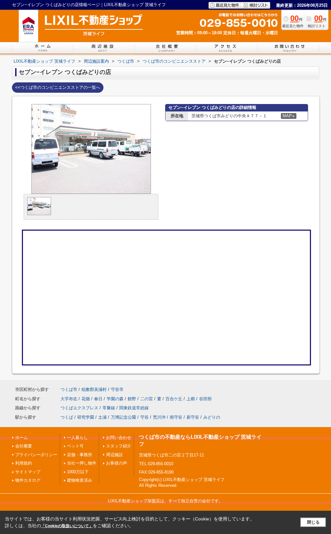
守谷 (144, 417)
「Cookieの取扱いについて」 (67, 526)
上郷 (191, 398)
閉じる (313, 522)
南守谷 (176, 417)
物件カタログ (27, 480)
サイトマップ (27, 471)
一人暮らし (77, 437)
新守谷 (193, 417)
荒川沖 (159, 417)
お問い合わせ (118, 437)
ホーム (21, 437)
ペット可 (75, 446)
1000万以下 (78, 471)
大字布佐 (68, 398)
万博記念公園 (123, 417)
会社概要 (23, 446)
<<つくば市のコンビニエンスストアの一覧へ (57, 87)
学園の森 (115, 398)
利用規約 (23, 463)
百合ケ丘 (174, 398)
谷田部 (205, 398)
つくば (66, 417)
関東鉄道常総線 (134, 407)
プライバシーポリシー (36, 454)
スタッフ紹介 (118, 446)
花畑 (85, 398)
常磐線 (108, 407)
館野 (132, 398)
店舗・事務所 (79, 454)
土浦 (102, 417)
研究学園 (85, 417)
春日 (98, 398)
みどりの (211, 417)
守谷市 (117, 389)
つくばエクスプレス (79, 407)
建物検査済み (79, 480)
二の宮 (146, 398)
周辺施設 (114, 454)
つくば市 (68, 389)
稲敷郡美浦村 (94, 389)
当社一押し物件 (81, 463)
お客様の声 (116, 463)
